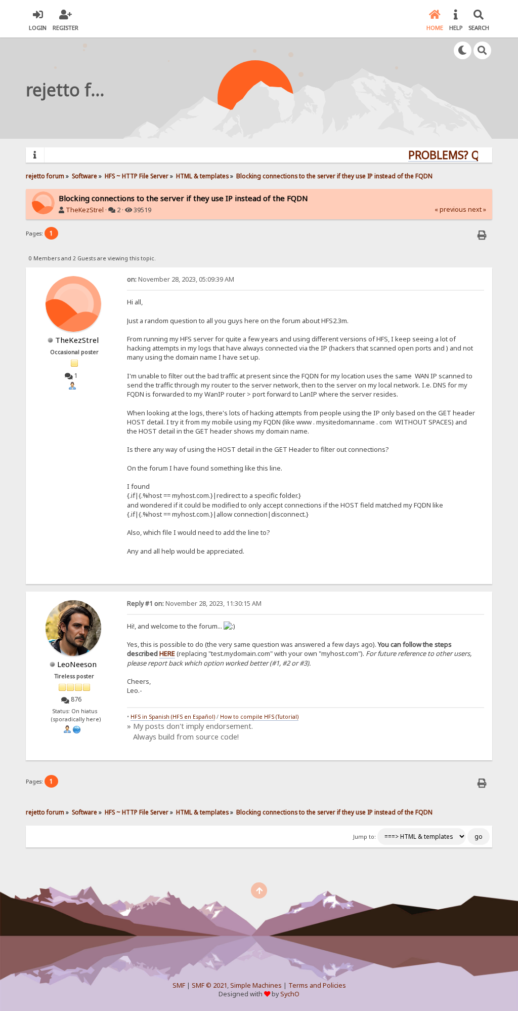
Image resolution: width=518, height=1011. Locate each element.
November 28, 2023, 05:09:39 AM (180, 279)
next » (477, 209)
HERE (167, 653)
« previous (450, 209)
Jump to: (364, 836)
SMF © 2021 (209, 985)
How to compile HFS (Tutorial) (259, 716)
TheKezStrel (85, 210)
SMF (178, 985)
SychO (289, 994)
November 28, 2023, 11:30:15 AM (194, 603)
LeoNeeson (77, 664)
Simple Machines (256, 985)
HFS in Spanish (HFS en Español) (173, 716)
